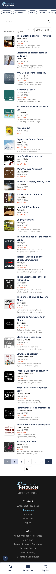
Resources (28, 510)
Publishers (28, 518)
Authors (28, 514)
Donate (35, 492)
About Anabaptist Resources (28, 535)
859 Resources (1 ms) (14, 32)
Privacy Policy (28, 552)
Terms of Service (28, 548)
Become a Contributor (28, 556)
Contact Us (23, 492)
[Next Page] (48, 461)
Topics (28, 522)
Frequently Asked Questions (28, 544)
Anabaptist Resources (28, 506)
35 (41, 461)
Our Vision (28, 540)
